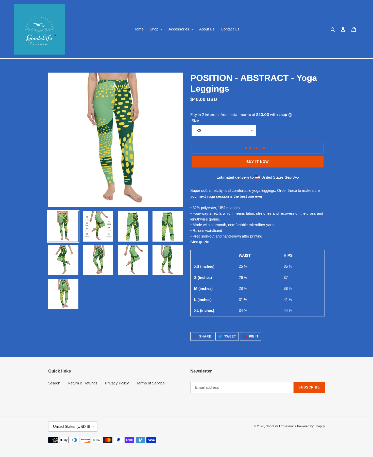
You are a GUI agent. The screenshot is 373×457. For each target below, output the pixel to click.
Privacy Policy (117, 383)
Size (195, 121)
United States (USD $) (71, 426)
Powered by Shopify (311, 426)
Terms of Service (151, 383)
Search (54, 383)
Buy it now (257, 162)
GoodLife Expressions (281, 426)
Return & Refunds (82, 383)
